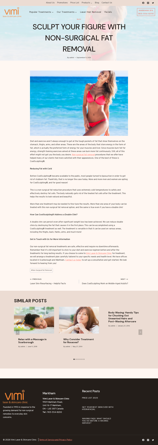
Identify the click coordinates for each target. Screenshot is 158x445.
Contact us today (73, 260)
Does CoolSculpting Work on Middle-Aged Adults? (105, 281)
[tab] (74, 359)
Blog (97, 2)
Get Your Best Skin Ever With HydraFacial (97, 408)
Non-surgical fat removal (83, 154)
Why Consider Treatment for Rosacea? (78, 341)
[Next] (140, 332)
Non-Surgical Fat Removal (41, 270)
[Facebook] (143, 3)
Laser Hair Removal (90, 11)
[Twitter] (153, 3)
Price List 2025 (90, 398)
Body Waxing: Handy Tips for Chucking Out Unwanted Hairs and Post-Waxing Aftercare (123, 317)
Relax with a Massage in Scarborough (32, 341)
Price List (74, 2)
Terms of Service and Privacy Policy (55, 440)
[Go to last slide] (18, 332)
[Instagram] (148, 3)
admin (72, 58)
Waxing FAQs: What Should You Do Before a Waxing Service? (96, 420)
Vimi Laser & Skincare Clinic (99, 253)
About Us (50, 2)
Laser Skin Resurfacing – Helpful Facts (48, 281)
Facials (108, 11)
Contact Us (107, 2)
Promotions (62, 2)
